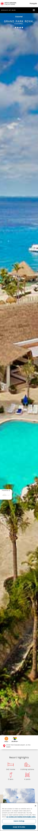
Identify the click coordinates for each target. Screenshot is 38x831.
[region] (19, 817)
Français (33, 3)
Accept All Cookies (19, 827)
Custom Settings (19, 821)
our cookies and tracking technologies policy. (21, 817)
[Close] (35, 805)
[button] (34, 10)
